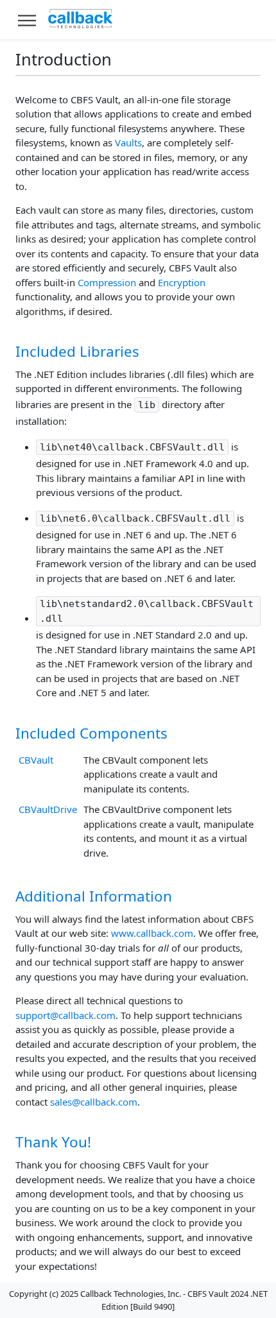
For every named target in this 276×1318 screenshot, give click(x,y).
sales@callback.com (93, 1101)
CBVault (36, 759)
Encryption (181, 282)
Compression (107, 282)
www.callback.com (152, 933)
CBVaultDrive (48, 809)
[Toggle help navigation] (27, 19)
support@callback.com (65, 1015)
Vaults (128, 142)
